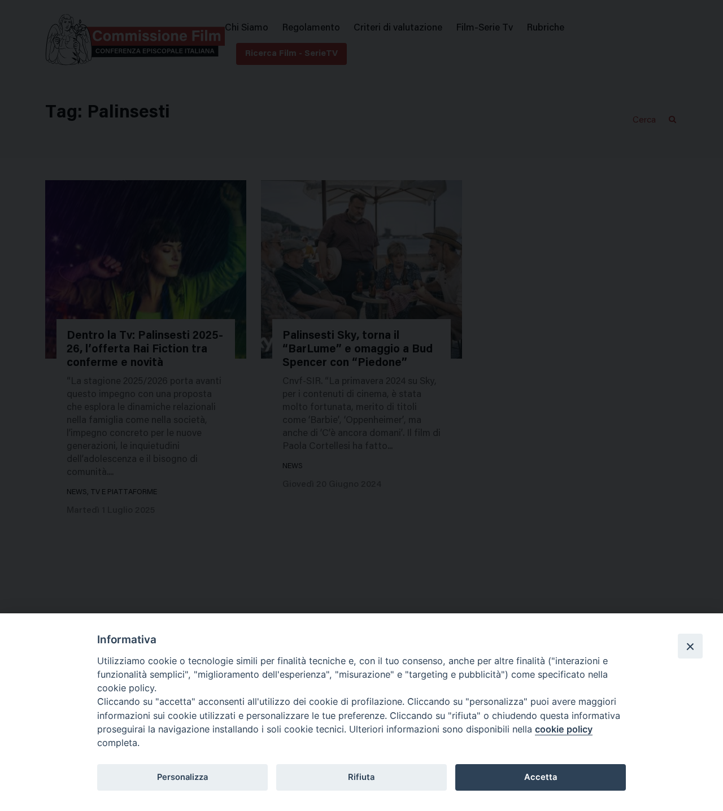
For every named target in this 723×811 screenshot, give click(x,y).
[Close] (690, 646)
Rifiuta (361, 777)
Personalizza (182, 777)
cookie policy (564, 729)
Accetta (540, 777)
